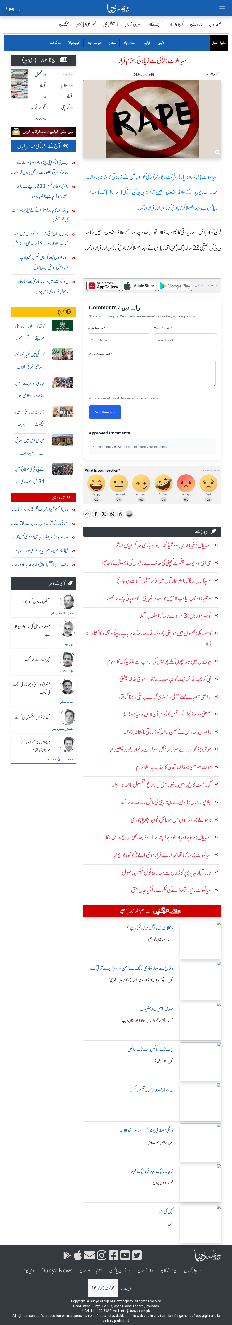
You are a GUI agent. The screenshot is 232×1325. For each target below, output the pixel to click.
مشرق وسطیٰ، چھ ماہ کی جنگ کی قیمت (31, 688)
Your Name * (96, 328)
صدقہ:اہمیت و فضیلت (156, 1009)
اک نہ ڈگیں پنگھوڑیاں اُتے (32, 717)
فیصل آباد (94, 43)
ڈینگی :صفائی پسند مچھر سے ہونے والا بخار (145, 1130)
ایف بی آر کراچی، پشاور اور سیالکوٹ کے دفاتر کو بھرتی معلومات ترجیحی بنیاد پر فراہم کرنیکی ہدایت (41, 168)
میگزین (64, 24)
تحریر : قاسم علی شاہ (162, 1061)
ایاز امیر (69, 644)
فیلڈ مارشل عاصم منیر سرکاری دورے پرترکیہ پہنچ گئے (39, 552)
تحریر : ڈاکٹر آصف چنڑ (161, 1142)
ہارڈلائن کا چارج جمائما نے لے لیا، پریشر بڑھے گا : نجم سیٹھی (40, 215)
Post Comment (105, 412)
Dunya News (56, 1271)
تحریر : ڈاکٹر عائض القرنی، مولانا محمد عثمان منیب (147, 1020)
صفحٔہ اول (215, 24)
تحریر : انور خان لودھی (160, 939)
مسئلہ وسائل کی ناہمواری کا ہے (32, 630)
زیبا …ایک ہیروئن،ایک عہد (152, 1171)
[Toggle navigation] (222, 8)
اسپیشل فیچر (110, 24)
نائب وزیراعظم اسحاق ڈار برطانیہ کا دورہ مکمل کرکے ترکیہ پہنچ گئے (42, 565)
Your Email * (163, 328)
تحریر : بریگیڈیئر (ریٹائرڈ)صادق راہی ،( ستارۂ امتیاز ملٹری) (141, 980)
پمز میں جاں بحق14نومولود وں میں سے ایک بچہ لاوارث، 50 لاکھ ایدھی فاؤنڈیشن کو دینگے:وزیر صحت (40, 240)
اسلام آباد (129, 43)
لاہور (161, 43)
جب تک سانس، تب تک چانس (150, 1049)
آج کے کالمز (155, 24)
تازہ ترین (196, 24)
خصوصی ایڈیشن (86, 24)
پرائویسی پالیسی (119, 1271)
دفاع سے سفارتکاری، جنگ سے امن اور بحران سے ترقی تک (131, 968)
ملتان (112, 43)
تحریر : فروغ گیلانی (163, 1182)
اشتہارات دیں (91, 1271)
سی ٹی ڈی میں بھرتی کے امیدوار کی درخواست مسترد (29, 453)
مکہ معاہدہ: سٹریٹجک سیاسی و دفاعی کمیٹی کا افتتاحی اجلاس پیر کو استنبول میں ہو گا (42, 538)
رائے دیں (145, 1271)
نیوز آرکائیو (168, 1271)
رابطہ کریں (192, 1271)
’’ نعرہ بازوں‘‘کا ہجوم (36, 601)
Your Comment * (100, 354)
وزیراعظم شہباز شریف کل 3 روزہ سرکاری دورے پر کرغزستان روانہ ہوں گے (40, 510)
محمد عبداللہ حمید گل (59, 759)
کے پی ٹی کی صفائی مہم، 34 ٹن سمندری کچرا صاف (29, 481)
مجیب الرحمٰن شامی (61, 613)
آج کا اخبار (176, 24)
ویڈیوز (126, 1288)
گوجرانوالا (74, 43)
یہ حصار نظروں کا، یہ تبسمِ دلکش (151, 1090)
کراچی (146, 43)
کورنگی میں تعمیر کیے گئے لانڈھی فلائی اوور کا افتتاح (29, 367)
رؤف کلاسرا (66, 671)
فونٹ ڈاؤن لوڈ (103, 1288)
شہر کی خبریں (132, 24)
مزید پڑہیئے (202, 531)
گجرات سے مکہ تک (37, 659)
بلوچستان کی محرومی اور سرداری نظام (35, 746)
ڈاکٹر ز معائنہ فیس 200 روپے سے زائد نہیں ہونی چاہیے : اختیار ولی (42, 191)
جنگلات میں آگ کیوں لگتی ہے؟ (150, 928)
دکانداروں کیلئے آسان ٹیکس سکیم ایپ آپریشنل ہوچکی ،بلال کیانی (43, 262)
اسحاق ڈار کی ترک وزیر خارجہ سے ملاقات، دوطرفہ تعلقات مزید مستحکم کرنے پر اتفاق (41, 524)
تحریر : (170, 1223)
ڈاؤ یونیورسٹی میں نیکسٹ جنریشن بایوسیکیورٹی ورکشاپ (29, 424)
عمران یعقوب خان (62, 729)
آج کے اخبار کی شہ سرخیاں (39, 146)
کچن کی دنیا (166, 1212)
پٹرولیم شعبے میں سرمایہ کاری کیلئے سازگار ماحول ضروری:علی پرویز (43, 286)
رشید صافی (66, 701)
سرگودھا (55, 43)
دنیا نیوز (28, 1271)
